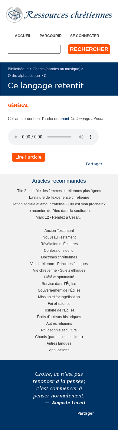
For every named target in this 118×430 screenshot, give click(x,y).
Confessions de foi (59, 250)
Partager (94, 164)
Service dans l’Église (59, 284)
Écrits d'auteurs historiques (59, 317)
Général (18, 105)
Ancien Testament (59, 230)
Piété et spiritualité (59, 277)
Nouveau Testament (59, 237)
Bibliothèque (18, 69)
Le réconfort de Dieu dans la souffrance (59, 211)
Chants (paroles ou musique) (56, 69)
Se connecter (84, 36)
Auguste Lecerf (69, 402)
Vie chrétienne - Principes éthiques (59, 264)
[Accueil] (59, 15)
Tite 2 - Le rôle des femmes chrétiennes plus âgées (59, 191)
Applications (59, 350)
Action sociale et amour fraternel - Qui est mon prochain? (59, 204)
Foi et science (59, 303)
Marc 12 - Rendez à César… (59, 217)
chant (64, 118)
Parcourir (51, 36)
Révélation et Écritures (59, 244)
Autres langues (59, 343)
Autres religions (59, 323)
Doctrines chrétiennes (59, 257)
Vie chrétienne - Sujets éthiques (59, 270)
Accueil (23, 36)
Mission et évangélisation (59, 297)
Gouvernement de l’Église (59, 290)
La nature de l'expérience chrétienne (59, 197)
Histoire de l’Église (59, 310)
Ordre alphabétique (24, 75)
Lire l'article (28, 157)
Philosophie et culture (59, 330)
